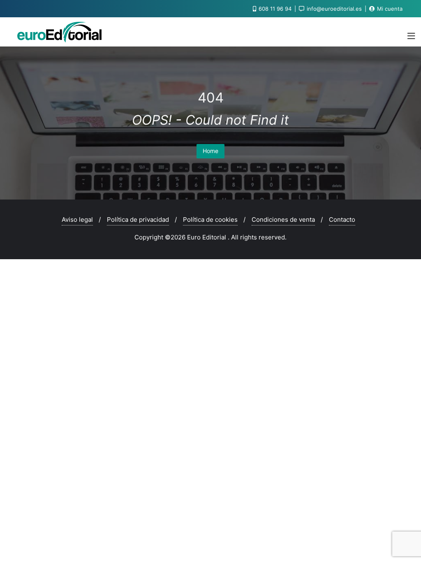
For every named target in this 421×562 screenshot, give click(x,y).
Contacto (342, 219)
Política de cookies (210, 219)
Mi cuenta (388, 8)
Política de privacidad (138, 219)
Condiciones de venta (283, 219)
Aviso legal (77, 219)
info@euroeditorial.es (334, 8)
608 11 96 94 (275, 8)
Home (210, 150)
